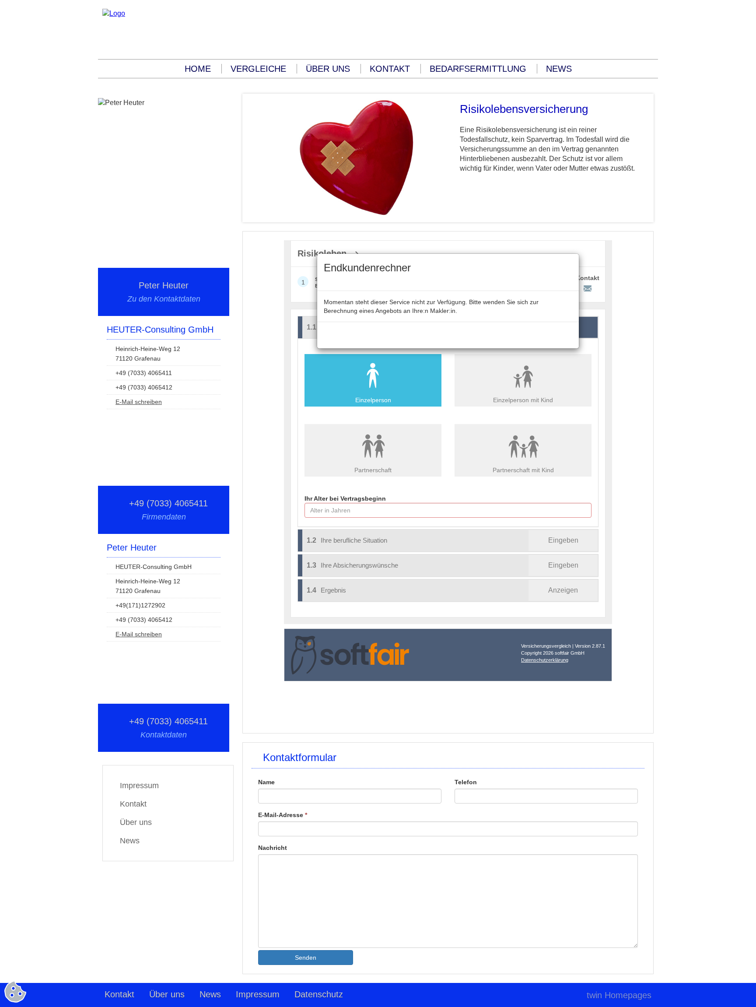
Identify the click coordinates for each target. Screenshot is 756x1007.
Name (266, 782)
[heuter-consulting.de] (113, 13)
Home (198, 69)
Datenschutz (318, 994)
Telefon (466, 782)
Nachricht (272, 847)
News (559, 69)
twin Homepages (619, 995)
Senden (305, 957)
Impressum (139, 785)
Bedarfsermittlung (478, 69)
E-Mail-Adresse (282, 814)
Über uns (328, 69)
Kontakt (390, 69)
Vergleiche (258, 69)
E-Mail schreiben (139, 401)
